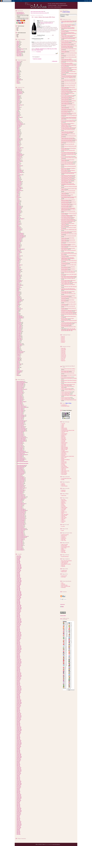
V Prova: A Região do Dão (65, 394)
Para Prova (63, 342)
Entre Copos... (63, 438)
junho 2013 (18, 656)
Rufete (18, 295)
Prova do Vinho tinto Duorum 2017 (67, 95)
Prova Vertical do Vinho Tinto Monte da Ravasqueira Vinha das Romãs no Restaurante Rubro (68, 33)
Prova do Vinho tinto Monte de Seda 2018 (68, 129)
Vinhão (18, 362)
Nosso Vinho (63, 509)
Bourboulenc (19, 121)
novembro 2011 (19, 634)
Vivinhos (62, 522)
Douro (18, 47)
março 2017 (18, 706)
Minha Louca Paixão (64, 448)
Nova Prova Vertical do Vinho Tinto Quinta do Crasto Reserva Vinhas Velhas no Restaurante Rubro (68, 118)
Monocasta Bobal (19, 403)
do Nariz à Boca (63, 434)
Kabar (18, 196)
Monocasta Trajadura (20, 530)
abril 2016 (18, 694)
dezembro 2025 (19, 825)
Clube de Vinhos (64, 500)
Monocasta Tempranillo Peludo (22, 510)
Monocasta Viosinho (20, 545)
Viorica (18, 366)
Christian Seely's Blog (64, 561)
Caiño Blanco (19, 125)
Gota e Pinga (63, 440)
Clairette (18, 142)
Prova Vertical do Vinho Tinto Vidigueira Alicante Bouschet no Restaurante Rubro (67, 28)
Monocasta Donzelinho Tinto (21, 420)
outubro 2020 (19, 755)
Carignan (18, 131)
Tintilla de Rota (19, 339)
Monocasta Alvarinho (20, 384)
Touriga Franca (19, 343)
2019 (62, 329)
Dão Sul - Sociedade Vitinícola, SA (47, 22)
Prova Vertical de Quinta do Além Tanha (67, 372)
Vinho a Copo (63, 469)
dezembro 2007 (19, 581)
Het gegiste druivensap (65, 556)
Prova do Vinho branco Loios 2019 (66, 79)
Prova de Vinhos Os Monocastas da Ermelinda (68, 382)
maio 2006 (18, 560)
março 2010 (18, 612)
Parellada (18, 260)
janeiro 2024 (19, 799)
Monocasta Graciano (20, 434)
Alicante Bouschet (19, 92)
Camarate (18, 129)
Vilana (18, 361)
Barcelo (18, 113)
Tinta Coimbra (19, 326)
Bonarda (18, 120)
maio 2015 (18, 682)
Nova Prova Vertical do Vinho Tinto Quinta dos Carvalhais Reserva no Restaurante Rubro (69, 38)
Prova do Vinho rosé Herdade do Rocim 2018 (68, 166)
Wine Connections (64, 473)
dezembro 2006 (19, 568)
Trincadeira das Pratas (20, 351)
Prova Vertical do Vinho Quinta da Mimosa (68, 368)
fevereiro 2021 (19, 759)
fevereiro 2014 (19, 665)
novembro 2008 (19, 594)
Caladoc (18, 127)
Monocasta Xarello (20, 548)
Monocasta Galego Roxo (20, 427)
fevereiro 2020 (19, 746)
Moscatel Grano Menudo (21, 236)
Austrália (18, 65)
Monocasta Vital (19, 546)
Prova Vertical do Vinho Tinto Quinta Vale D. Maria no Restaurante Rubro (68, 44)
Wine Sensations (64, 474)
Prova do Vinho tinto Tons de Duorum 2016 (68, 301)
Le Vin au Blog (63, 508)
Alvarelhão (18, 95)
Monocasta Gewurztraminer (21, 430)
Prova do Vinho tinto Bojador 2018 (67, 156)
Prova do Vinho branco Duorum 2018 (67, 120)
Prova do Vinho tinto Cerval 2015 (66, 40)
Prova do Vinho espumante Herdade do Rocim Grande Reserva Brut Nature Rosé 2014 (68, 173)
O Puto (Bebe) (63, 452)
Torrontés (18, 342)
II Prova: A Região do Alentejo (66, 398)
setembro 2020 (19, 754)
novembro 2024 (19, 810)
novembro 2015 (19, 688)
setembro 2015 (19, 686)
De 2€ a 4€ (63, 359)
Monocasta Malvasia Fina (21, 451)
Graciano (18, 178)
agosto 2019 (18, 739)
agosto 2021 (18, 766)
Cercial (18, 137)
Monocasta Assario (20, 391)
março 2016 (18, 693)
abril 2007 (18, 572)
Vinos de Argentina (64, 485)
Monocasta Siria (19, 501)
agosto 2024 (18, 807)
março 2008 (18, 585)
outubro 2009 (19, 606)
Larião (18, 199)
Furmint (18, 164)
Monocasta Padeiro (20, 474)
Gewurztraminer (19, 174)
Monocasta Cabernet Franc (21, 406)
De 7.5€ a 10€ (63, 357)
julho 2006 (18, 562)
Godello (18, 175)
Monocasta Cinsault (20, 417)
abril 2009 (18, 599)
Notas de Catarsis (64, 575)
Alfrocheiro (18, 90)
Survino (62, 530)
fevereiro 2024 (19, 800)
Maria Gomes (19, 211)
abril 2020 (18, 748)
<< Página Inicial (54, 61)
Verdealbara (19, 358)
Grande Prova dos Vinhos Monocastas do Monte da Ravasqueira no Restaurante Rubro (68, 289)
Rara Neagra (19, 287)
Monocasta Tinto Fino (20, 526)
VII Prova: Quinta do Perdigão (66, 391)
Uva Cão (18, 356)
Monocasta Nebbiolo (20, 469)
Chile (17, 68)
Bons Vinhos (63, 499)
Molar (18, 225)
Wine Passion (63, 587)
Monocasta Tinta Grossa (20, 519)
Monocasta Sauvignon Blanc (21, 496)
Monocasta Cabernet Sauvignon (22, 407)
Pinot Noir (18, 278)
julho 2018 (18, 724)
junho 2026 (18, 831)
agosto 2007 (18, 577)
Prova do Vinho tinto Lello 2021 (66, 24)
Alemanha (18, 62)
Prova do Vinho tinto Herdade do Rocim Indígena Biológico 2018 (67, 103)
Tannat (18, 314)
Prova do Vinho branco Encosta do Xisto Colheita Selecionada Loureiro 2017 (67, 138)
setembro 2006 (19, 564)
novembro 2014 (19, 675)
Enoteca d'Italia (63, 547)
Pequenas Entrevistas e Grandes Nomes (67, 456)
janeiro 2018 (19, 718)
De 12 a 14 (63, 339)
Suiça (17, 80)
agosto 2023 (18, 793)
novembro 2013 (19, 661)
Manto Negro (19, 210)
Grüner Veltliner (19, 188)
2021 (72, 328)
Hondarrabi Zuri (19, 190)
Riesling (18, 289)
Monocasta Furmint (20, 425)
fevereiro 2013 (19, 651)
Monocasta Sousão (20, 502)
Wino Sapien (63, 491)
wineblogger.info (62, 604)
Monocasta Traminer (20, 531)
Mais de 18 (63, 336)
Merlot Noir (18, 223)
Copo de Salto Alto (64, 433)
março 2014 (18, 666)
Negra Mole (18, 251)
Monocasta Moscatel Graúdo (21, 465)
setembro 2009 (19, 605)
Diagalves (18, 152)
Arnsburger (18, 107)
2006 (71, 330)
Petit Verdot (18, 271)
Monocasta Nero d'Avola (20, 472)
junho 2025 (18, 818)
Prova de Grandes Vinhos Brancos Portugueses (68, 380)
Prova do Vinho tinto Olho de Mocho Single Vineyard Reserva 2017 (68, 109)
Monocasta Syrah (19, 505)
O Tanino (62, 510)
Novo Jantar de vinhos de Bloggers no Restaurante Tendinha (67, 206)
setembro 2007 (19, 578)
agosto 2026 (18, 834)
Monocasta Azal (19, 394)
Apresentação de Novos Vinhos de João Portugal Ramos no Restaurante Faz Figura (68, 184)
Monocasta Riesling (20, 491)
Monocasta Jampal (20, 445)
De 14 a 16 (63, 338)
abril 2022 (18, 775)
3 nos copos (63, 423)
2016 (67, 329)
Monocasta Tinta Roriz (20, 522)
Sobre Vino (63, 551)
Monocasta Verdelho (20, 539)
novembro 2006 (19, 567)
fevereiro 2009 (19, 597)
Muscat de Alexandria (20, 249)
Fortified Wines (63, 439)
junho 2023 (18, 791)
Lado (17, 198)
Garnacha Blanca (19, 170)
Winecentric (63, 566)
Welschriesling (19, 371)
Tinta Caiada (19, 324)
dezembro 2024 (19, 811)
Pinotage (18, 279)
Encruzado (18, 156)
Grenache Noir (19, 183)
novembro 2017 (19, 715)
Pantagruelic (63, 455)
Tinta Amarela (19, 322)
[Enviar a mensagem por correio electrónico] (56, 53)
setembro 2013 (19, 659)
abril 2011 (18, 626)
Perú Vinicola (63, 576)
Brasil (17, 67)
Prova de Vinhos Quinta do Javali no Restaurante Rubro (67, 195)
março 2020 (18, 747)
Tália (17, 312)
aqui (27, 18)
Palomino (18, 258)
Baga (17, 111)
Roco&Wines (63, 550)
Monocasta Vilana (19, 540)
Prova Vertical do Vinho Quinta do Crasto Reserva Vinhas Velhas (68, 371)
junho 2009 (18, 602)
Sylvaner (18, 309)
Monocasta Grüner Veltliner (21, 439)
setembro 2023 (19, 794)
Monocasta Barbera (20, 397)
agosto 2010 (18, 617)
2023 (68, 328)
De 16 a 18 (63, 337)
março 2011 (18, 625)
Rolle (17, 290)
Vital (17, 368)
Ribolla (18, 288)
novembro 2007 (19, 580)
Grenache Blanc (19, 181)
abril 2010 (18, 613)
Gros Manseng (19, 187)
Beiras (18, 45)
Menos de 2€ (63, 360)
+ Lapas (62, 424)
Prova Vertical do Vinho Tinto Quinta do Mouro (69, 52)
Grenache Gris (19, 182)
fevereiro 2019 (19, 732)
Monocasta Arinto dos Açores (21, 389)
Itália (17, 77)
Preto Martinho (19, 280)
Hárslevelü (18, 189)
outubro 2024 (19, 809)
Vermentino (18, 360)
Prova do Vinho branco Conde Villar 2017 (68, 284)
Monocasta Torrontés (20, 527)
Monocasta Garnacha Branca (21, 428)
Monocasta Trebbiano (20, 532)
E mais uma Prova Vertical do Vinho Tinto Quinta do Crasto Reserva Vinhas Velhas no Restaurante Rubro (68, 209)
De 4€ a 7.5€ (63, 358)
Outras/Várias (19, 255)
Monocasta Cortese (20, 419)
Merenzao (18, 220)
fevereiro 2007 (19, 570)
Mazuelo (18, 217)
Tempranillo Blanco (20, 316)
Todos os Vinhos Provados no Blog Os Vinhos (37, 11)
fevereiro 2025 (19, 813)
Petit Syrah (18, 270)
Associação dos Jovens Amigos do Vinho (67, 430)
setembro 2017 (19, 713)
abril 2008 (18, 586)
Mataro (18, 216)
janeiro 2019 (19, 731)
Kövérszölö (18, 197)
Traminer (18, 347)
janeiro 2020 (19, 745)
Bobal (17, 119)
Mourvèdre (18, 244)
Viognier (18, 365)
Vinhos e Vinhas (64, 517)
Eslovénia (18, 70)
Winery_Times (63, 540)
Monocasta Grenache (20, 435)
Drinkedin (63, 435)
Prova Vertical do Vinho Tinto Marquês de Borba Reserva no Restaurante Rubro (68, 220)
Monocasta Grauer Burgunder (21, 437)
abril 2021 (18, 762)
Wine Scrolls (63, 539)
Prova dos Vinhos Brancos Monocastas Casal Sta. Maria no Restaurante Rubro (68, 128)
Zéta (17, 374)
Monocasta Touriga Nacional (21, 529)
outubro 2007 (19, 579)
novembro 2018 (19, 729)
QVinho (62, 513)
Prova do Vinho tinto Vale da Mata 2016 (67, 144)
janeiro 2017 (19, 704)
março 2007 (18, 571)
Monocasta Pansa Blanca (21, 477)
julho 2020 (18, 751)
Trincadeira (18, 350)
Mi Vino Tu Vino (64, 535)
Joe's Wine (63, 526)
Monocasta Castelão (20, 411)
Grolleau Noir (19, 184)
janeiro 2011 (18, 623)
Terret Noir (18, 320)
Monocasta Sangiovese (20, 495)
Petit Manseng (19, 269)
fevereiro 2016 (19, 692)
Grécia (18, 75)
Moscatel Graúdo (19, 237)
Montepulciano (19, 228)
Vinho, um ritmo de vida (65, 470)
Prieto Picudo (19, 281)
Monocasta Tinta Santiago (21, 523)
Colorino (18, 145)
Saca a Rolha (63, 465)
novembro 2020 (19, 756)
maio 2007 (18, 573)
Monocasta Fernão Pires (20, 424)
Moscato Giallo (19, 241)
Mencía (18, 219)
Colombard (18, 144)
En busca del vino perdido (65, 546)
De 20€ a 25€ (63, 352)
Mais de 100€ (63, 348)
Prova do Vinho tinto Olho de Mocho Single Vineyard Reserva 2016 (68, 222)
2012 (75, 329)
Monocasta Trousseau (20, 538)
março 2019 (18, 733)
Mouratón (18, 242)
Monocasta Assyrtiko (20, 392)
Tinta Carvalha (19, 325)
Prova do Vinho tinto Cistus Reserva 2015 (68, 150)
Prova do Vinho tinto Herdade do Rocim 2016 (68, 235)
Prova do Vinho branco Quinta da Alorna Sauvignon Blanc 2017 (68, 292)
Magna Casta (63, 446)
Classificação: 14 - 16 (43, 48)
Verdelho (18, 359)
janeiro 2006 (19, 555)
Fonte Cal (18, 163)
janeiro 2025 (19, 812)
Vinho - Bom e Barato (64, 514)
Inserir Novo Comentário (37, 58)
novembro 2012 (19, 648)
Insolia (18, 191)
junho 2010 (18, 615)
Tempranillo (18, 315)
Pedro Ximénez (19, 264)
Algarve (18, 43)
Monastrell (18, 227)
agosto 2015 (18, 685)
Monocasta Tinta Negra (20, 514)
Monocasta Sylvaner (20, 504)
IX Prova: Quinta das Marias (66, 388)
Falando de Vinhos (64, 507)
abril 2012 (18, 640)
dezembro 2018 (19, 730)
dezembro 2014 (19, 676)
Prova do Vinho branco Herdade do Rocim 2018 (69, 186)
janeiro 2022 (19, 772)
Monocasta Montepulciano (21, 459)
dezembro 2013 (19, 662)
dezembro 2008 (19, 595)
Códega (18, 143)
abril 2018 (18, 721)
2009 (65, 330)
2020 (74, 328)
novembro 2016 (19, 702)
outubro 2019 (19, 741)
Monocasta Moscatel (20, 460)
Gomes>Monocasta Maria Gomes (22, 452)
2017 (66, 329)
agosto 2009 (18, 604)
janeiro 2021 (19, 758)
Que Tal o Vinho (64, 461)
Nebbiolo (18, 250)
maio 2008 (18, 587)
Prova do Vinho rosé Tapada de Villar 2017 (68, 278)
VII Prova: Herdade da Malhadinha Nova (68, 389)
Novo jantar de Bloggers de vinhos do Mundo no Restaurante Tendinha (68, 215)
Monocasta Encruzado (20, 421)
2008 (67, 330)
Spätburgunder (19, 308)
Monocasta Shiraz (19, 500)
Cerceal (18, 136)
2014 (71, 329)
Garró (18, 173)
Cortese (18, 146)
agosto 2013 (18, 658)
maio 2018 (18, 722)
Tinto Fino (18, 341)
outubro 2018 (19, 728)
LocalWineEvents (64, 404)
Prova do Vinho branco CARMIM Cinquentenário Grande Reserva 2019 (67, 64)
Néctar (62, 582)
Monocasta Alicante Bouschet (21, 382)
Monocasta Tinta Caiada (21, 513)
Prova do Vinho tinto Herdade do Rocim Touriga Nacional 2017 (67, 99)
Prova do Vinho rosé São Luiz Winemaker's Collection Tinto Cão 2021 (68, 36)
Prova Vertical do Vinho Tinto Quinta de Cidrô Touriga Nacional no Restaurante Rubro (68, 197)
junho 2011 (18, 629)
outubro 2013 (19, 660)
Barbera (18, 112)
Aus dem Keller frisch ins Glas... (66, 478)
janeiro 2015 (19, 677)
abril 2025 (18, 816)
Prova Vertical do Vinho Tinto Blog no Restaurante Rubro (67, 111)
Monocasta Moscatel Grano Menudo (22, 463)
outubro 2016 (19, 701)
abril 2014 (18, 667)
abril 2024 (18, 802)
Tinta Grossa (19, 332)
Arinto (18, 103)
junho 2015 (18, 683)
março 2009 (18, 598)
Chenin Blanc (19, 139)
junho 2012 (18, 642)
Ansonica (18, 100)
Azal (17, 110)
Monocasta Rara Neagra (20, 490)
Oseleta (18, 254)
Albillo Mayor (19, 89)
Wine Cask (63, 565)
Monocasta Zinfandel (20, 549)
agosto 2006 (18, 563)
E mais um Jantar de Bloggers (66, 252)
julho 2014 (18, 670)
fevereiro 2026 (19, 827)
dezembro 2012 (19, 649)
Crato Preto (18, 151)
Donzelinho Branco (20, 154)
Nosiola (18, 253)
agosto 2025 (18, 820)
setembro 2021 (19, 767)
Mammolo (18, 209)
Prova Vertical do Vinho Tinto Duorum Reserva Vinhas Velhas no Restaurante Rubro (69, 277)
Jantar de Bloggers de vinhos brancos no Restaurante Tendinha (67, 182)
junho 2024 (18, 804)
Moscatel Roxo (19, 240)
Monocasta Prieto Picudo (21, 485)
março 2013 (18, 652)
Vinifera (62, 519)
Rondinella (18, 291)
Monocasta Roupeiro (20, 492)
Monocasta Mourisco (20, 467)
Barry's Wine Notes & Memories (66, 560)
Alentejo (18, 42)
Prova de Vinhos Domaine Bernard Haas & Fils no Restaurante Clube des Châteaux (68, 21)
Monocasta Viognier (20, 543)
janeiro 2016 (19, 691)
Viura (17, 369)
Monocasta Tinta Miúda (20, 520)
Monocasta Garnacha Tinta (21, 429)
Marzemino (18, 215)
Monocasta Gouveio (20, 433)
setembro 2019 (19, 740)
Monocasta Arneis (19, 390)
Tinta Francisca (19, 331)
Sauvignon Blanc (19, 299)
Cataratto (18, 135)
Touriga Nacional (19, 344)
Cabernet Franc (19, 122)
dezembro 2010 (19, 622)
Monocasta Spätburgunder (21, 503)
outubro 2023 (19, 795)
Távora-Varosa (19, 53)
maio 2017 (18, 709)
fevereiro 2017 (19, 705)
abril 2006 (18, 559)
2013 (73, 329)
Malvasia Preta (19, 207)
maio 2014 (18, 668)
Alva (17, 94)
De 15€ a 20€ (63, 353)
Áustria (18, 66)
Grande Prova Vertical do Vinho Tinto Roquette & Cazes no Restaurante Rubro (69, 323)
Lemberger (18, 200)
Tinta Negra (18, 334)
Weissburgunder (19, 370)
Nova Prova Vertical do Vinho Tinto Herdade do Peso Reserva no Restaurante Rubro (69, 313)
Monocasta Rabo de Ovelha (21, 487)
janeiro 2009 (19, 596)
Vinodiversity (63, 490)
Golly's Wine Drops (64, 562)
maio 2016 (18, 695)
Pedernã (18, 262)
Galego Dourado (19, 165)
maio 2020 (18, 749)
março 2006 (18, 558)
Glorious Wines (63, 495)
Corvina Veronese (19, 147)
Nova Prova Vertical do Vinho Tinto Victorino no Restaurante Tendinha (68, 92)
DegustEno (63, 501)
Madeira (18, 50)
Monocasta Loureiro (20, 446)
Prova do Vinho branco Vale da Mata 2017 (68, 164)
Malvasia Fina (19, 206)
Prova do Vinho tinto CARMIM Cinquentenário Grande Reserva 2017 (67, 59)
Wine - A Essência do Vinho (65, 586)
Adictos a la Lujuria (64, 544)
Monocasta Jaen (19, 444)
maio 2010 (18, 614)
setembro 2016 (19, 700)
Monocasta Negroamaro (20, 473)
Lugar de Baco (63, 444)
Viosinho (18, 367)
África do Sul (19, 61)
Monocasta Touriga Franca (21, 528)
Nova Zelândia (19, 79)
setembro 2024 (19, 808)
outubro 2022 (19, 782)
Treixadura (18, 349)
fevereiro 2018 (19, 719)
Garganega (18, 169)
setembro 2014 (19, 673)
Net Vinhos (63, 450)
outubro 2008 (19, 593)
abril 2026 (18, 829)
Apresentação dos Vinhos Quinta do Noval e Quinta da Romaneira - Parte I (68, 180)
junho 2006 (18, 561)
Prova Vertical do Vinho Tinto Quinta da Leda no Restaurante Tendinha (68, 204)
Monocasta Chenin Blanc (21, 416)
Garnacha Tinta (19, 171)
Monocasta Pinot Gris (20, 482)
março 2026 (18, 828)
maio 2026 (18, 830)
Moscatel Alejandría (20, 233)
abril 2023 (18, 789)
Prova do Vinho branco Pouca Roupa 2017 (68, 272)
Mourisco (18, 243)
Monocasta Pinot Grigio (20, 481)
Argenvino (63, 483)
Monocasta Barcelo (20, 398)
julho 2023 (18, 792)
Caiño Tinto (18, 126)
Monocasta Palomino (20, 476)
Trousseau (18, 353)
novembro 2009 (19, 607)
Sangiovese (18, 298)
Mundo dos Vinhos (64, 449)
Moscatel (18, 232)
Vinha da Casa (63, 468)
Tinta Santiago (19, 338)
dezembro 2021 (19, 771)
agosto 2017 (18, 712)
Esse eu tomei (63, 506)
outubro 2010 (19, 620)
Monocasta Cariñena (20, 409)
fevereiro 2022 (19, 773)
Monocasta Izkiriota (20, 443)
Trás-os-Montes (19, 54)
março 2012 (18, 639)
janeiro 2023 (19, 785)
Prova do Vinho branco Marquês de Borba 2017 (69, 314)
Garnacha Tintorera (20, 172)
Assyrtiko (18, 109)
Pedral (18, 263)
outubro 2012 (19, 647)
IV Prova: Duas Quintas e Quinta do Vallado (68, 395)
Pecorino (18, 261)
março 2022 (18, 774)
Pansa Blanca (19, 259)
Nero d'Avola (19, 252)
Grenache (18, 180)
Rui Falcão (63, 464)
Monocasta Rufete (19, 493)
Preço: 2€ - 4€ (52, 48)
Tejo (20, 52)
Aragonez (18, 102)
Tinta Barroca (19, 323)
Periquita (18, 267)
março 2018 (18, 720)
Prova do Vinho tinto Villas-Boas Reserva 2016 (68, 146)
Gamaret (18, 166)
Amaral (18, 99)
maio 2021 (18, 763)
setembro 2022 (19, 781)
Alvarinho (18, 98)
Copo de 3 (63, 432)
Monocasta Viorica (20, 544)
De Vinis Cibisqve (64, 545)
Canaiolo (18, 130)
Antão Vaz (18, 101)
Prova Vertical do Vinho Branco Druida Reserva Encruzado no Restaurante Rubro (69, 140)
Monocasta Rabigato (20, 486)
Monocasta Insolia (19, 442)
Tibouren (18, 321)
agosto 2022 (18, 780)
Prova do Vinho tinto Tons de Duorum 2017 (68, 80)
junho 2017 (18, 710)
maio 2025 (18, 817)
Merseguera (18, 224)
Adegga (62, 426)
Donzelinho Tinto (19, 155)
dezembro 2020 (19, 757)
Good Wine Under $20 (64, 534)
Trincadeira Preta (19, 352)
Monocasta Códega (20, 418)
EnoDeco (62, 504)
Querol (18, 282)
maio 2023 (18, 790)
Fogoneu (18, 162)
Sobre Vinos (63, 484)
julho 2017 (18, 711)
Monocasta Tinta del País (21, 517)
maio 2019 (18, 736)
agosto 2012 (18, 644)
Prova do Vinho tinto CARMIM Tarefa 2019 (68, 77)
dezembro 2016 (19, 703)
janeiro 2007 (19, 569)
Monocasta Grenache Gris (21, 436)
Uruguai (18, 83)
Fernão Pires (19, 160)
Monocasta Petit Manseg (20, 478)
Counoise (18, 148)
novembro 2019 (19, 742)
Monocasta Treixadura (20, 534)
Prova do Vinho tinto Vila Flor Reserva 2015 (68, 293)
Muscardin (18, 246)
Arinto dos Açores (19, 104)
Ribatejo (18, 52)
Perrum (18, 268)
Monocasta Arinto (19, 388)
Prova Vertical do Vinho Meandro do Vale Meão (69, 378)
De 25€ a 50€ (63, 351)
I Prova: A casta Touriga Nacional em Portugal (68, 399)
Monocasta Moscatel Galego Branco (22, 461)
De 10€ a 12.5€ (63, 356)
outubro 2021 (19, 768)
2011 (62, 330)
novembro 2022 (19, 783)
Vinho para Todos (64, 515)
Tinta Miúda (19, 333)
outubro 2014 (19, 674)
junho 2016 (18, 696)
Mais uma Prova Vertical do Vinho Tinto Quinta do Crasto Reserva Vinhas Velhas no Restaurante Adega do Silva (69, 46)
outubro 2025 (19, 822)
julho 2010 (18, 616)
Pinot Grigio (18, 276)
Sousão (18, 307)
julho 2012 (18, 643)
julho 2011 (18, 630)
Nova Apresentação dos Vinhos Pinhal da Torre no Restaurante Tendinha (68, 70)
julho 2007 (18, 576)
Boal (17, 118)
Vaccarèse (18, 357)
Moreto (18, 231)
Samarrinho (18, 297)
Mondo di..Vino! (64, 571)
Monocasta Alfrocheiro (20, 381)
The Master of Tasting (64, 467)
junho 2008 (18, 588)
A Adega (62, 425)
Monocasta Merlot (19, 456)
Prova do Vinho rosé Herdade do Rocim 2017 (68, 250)
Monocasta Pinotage (20, 484)
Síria (17, 306)
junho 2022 (18, 777)
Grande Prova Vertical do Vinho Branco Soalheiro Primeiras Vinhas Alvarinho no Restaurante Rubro (67, 258)
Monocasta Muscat (20, 468)
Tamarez (18, 313)
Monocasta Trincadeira (20, 535)
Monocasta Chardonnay (20, 415)
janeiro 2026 (19, 826)
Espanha (18, 71)
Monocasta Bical (19, 400)
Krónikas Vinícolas (64, 442)
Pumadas (62, 460)
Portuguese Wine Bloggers (65, 459)
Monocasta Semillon (20, 499)
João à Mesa (63, 441)
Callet (17, 128)
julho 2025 (18, 819)
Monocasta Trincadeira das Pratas (22, 536)
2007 (69, 330)
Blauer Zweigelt (19, 117)
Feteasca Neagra (19, 161)
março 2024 (18, 801)
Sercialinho (18, 304)
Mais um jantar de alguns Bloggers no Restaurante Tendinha (67, 325)
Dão (17, 46)
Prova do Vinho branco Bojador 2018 (67, 161)
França (18, 74)
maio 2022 (18, 776)
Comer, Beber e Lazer (64, 431)
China (18, 69)
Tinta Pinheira (19, 335)
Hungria (18, 76)
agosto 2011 (18, 631)
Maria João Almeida (64, 447)
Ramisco (18, 286)
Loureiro (18, 201)
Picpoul (18, 273)
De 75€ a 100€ (63, 349)
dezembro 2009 (19, 608)
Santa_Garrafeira (64, 466)
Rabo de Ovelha (19, 285)
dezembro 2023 (19, 798)
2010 (64, 330)
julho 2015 (18, 684)
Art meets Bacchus (64, 429)
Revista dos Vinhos (64, 585)
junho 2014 (18, 669)
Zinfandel (18, 375)
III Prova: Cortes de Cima (65, 397)
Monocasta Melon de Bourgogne (22, 454)
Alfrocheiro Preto (19, 91)
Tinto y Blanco (63, 552)
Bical (17, 116)
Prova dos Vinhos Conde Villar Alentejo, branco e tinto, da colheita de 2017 (69, 283)
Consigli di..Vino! (64, 570)
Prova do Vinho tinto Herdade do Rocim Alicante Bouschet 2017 (67, 97)
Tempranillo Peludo (20, 317)
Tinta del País (19, 330)
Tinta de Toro (19, 329)
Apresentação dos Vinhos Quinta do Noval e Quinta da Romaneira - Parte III (68, 176)
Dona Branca (19, 153)
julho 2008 (18, 589)
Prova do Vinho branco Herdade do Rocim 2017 (69, 320)
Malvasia (18, 205)
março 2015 (18, 679)
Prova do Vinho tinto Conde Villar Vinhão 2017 (69, 286)
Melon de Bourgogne (20, 218)
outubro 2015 (19, 687)
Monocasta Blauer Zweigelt (21, 401)
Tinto (35, 49)
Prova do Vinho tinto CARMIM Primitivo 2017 (68, 229)
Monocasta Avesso (19, 393)
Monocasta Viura (19, 547)
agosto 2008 (18, 590)
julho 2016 (18, 697)
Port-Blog (62, 479)
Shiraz (18, 305)
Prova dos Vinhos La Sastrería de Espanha (68, 190)
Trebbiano (18, 348)
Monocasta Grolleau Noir (21, 438)
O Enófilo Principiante (64, 451)
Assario (18, 108)
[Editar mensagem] (57, 53)
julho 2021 (18, 765)
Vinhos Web (63, 518)
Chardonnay (19, 138)
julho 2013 (18, 657)
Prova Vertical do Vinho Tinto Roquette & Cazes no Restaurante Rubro (68, 218)
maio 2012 (18, 641)
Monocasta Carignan (20, 408)
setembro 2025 (19, 821)
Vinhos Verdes (19, 55)
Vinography (63, 536)
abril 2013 (18, 653)
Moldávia (18, 78)
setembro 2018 (19, 727)
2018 (64, 329)
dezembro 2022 (19, 784)
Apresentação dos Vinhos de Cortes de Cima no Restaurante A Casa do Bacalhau (69, 310)
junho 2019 (18, 737)
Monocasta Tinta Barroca (21, 512)
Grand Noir (18, 179)
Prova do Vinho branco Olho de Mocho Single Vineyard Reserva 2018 (68, 113)
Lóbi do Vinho (63, 443)
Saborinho (18, 296)
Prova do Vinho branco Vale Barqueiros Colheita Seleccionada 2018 (67, 132)
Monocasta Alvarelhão (20, 383)
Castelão (18, 134)
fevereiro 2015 (19, 678)
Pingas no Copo (63, 457)
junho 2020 (18, 750)
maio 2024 (18, 803)
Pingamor (62, 458)
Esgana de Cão (19, 157)
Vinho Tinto (63, 516)
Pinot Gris (18, 277)
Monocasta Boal (19, 402)
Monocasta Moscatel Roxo (21, 466)
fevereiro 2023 (19, 786)
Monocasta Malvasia (20, 450)
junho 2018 (18, 723)
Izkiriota (18, 192)
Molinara (18, 226)
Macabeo (18, 202)
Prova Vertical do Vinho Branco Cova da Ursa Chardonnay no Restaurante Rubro (68, 76)
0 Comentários (38, 51)
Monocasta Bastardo (20, 399)
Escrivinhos (63, 505)
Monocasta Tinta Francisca (21, 518)
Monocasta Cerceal (20, 412)
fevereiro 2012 (19, 638)
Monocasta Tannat (20, 508)
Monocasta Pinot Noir (20, 483)
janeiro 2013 (19, 650)
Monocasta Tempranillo (20, 509)
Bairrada (18, 44)
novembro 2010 (19, 621)
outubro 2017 (19, 714)
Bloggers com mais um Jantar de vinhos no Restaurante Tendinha (68, 200)
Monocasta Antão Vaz (20, 385)
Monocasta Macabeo (20, 447)
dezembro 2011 (19, 635)
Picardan (18, 272)
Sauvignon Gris (19, 300)
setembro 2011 (19, 632)
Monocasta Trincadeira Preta (21, 537)
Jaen (17, 193)
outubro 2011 (19, 633)
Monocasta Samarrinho (20, 494)
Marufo (18, 214)
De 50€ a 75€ (63, 350)
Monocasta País (19, 475)
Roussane (18, 294)
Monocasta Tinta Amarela (21, 511)
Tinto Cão (18, 340)
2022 (70, 328)
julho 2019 (18, 738)
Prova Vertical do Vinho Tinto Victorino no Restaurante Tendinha (68, 296)
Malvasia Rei (19, 208)
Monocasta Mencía (20, 455)
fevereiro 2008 (19, 584)
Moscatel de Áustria (20, 234)
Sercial (18, 303)
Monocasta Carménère (20, 410)
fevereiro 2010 (19, 611)
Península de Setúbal (20, 51)
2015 (69, 329)
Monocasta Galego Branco (21, 426)
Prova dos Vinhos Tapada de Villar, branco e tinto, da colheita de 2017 (68, 281)
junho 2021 (18, 764)
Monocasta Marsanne (20, 453)
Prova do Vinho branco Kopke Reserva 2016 (68, 326)
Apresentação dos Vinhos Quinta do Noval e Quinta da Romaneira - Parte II (68, 178)
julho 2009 (18, 603)
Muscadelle (18, 245)
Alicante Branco (19, 93)
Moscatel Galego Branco (20, 235)
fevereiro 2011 (19, 624)
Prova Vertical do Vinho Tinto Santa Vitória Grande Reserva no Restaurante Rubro (68, 153)
